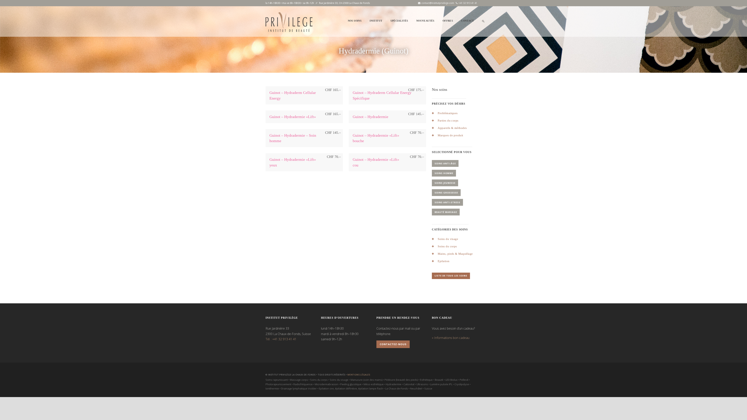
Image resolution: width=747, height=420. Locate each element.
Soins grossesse (446, 192)
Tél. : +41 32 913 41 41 (281, 339)
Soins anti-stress (447, 202)
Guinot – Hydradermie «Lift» (292, 117)
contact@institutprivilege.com (437, 3)
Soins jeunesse (445, 182)
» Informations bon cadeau (450, 338)
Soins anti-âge (445, 163)
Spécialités (399, 20)
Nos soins (355, 20)
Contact (467, 20)
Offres (448, 20)
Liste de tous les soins (451, 275)
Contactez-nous (393, 344)
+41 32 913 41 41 (468, 3)
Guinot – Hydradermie (370, 117)
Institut (376, 20)
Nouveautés (425, 20)
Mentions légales (358, 374)
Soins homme (444, 173)
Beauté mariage (446, 212)
